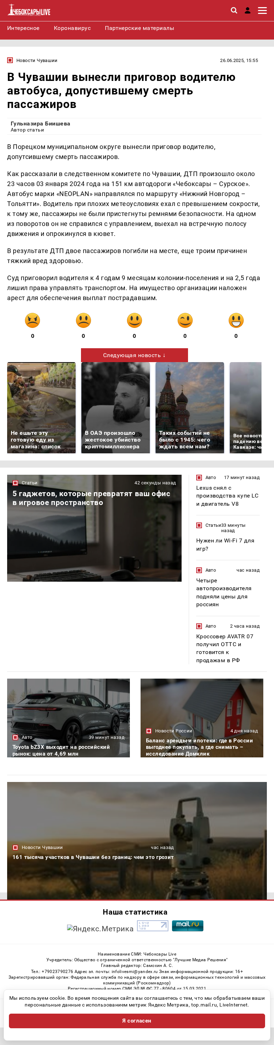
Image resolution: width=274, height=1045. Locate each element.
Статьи (29, 482)
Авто (211, 477)
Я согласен (137, 1021)
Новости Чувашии (37, 60)
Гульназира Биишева (41, 123)
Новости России (173, 730)
